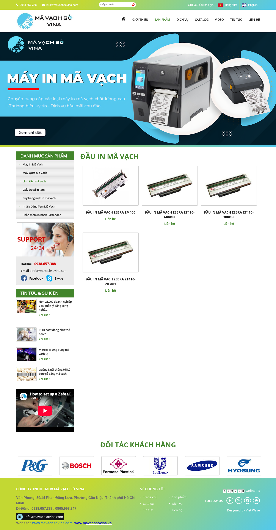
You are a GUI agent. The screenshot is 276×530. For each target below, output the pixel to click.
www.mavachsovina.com (52, 523)
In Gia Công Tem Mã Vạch (37, 206)
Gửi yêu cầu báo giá (200, 4)
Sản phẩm (162, 19)
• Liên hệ (175, 510)
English (251, 4)
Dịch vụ (182, 19)
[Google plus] (238, 500)
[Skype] (247, 500)
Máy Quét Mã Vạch (33, 173)
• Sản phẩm (178, 497)
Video (219, 19)
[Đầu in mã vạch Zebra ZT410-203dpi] (110, 252)
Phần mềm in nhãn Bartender (40, 215)
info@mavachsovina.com (62, 4)
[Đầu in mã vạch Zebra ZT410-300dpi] (228, 185)
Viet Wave (253, 510)
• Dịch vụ (176, 504)
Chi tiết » (44, 306)
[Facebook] (229, 500)
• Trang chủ (149, 497)
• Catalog (147, 504)
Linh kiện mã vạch (32, 181)
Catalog (202, 19)
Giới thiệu (140, 19)
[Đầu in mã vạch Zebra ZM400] (110, 185)
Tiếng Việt (230, 4)
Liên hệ (254, 19)
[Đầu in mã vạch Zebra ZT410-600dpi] (169, 185)
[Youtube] (256, 500)
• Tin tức (146, 510)
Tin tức (236, 19)
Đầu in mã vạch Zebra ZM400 (110, 212)
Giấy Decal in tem (32, 190)
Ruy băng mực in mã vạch (37, 198)
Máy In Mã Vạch (31, 164)
